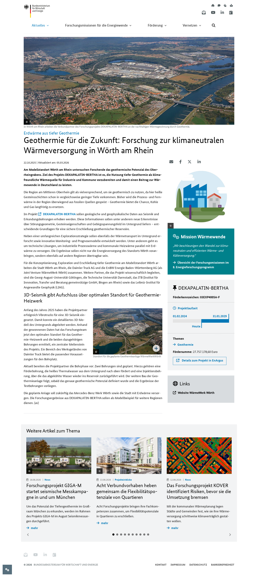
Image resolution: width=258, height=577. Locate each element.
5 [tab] (129, 534)
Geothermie (185, 345)
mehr (34, 528)
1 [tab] (113, 534)
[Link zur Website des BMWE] (37, 9)
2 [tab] (117, 534)
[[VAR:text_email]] (171, 161)
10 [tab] (148, 534)
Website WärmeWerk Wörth (196, 393)
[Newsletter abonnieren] (203, 12)
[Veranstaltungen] (230, 12)
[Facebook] (180, 161)
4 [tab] (125, 534)
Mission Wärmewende (203, 237)
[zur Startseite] (213, 5)
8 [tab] (140, 534)
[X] (189, 161)
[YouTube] (213, 12)
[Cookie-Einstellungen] (7, 569)
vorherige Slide (28, 534)
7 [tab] (136, 534)
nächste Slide (230, 534)
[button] (40, 25)
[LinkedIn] (222, 12)
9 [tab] (144, 534)
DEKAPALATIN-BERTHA (59, 214)
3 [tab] (121, 534)
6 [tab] (133, 534)
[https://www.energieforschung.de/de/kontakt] (219, 5)
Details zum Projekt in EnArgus (202, 360)
